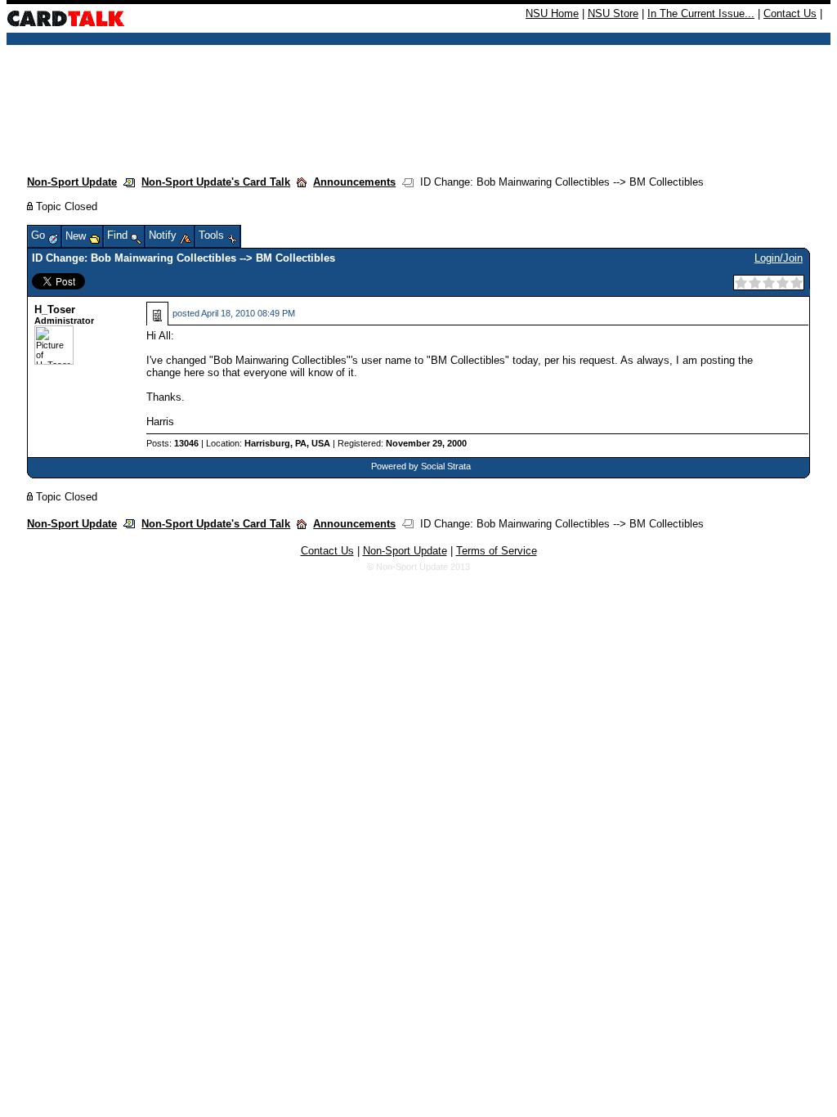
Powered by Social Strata (421, 466)
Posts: (172, 443)
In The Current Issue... (700, 13)
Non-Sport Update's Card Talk (215, 182)
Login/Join (778, 258)
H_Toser (54, 309)
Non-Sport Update (72, 182)
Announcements (354, 182)
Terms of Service (496, 551)
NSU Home (552, 13)
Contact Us (790, 13)
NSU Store (613, 13)
